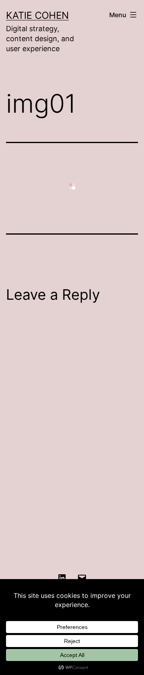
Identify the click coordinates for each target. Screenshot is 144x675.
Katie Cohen (37, 15)
